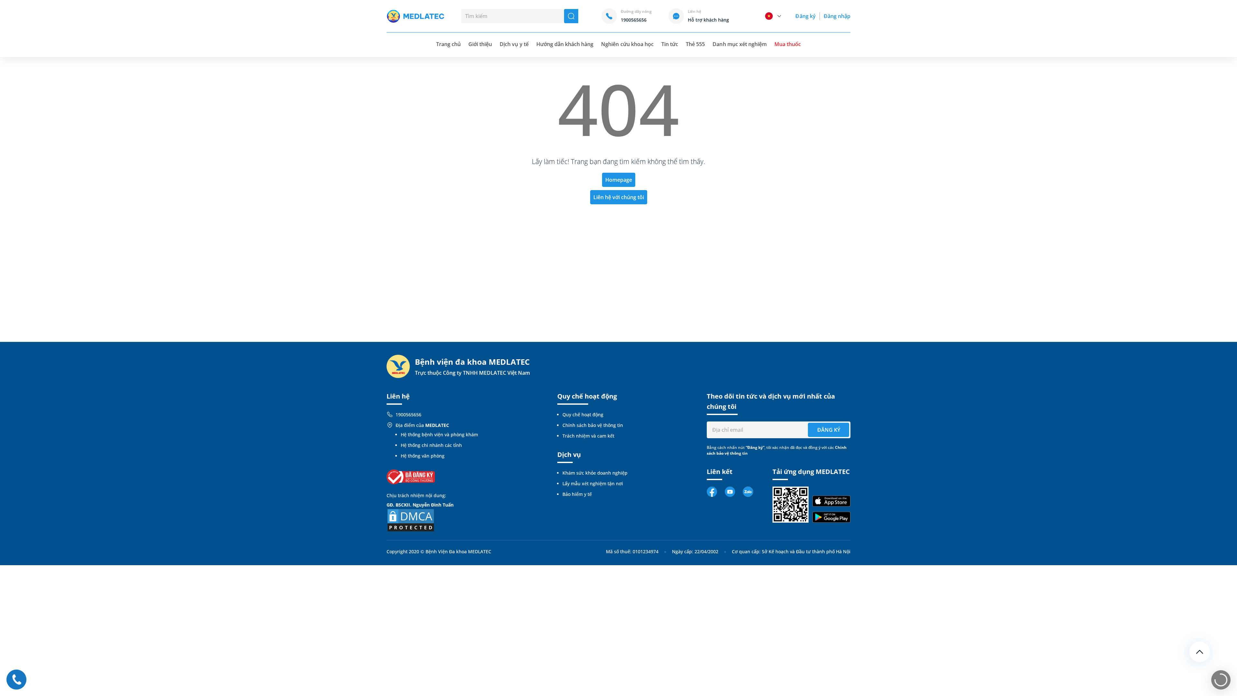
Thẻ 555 (695, 44)
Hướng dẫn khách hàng (565, 44)
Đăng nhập (837, 16)
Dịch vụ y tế (514, 44)
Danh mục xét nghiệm (740, 44)
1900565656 (408, 414)
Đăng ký (805, 16)
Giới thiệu (480, 44)
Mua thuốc (787, 44)
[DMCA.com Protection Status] (411, 520)
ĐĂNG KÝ (828, 429)
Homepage (618, 179)
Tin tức (669, 44)
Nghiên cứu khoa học (627, 44)
